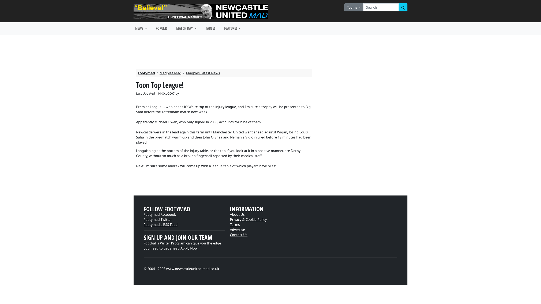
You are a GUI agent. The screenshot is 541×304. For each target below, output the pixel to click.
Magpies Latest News (203, 73)
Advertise (237, 229)
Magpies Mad (170, 73)
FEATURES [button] (231, 28)
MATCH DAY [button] (185, 28)
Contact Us (238, 234)
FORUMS (162, 28)
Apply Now (189, 248)
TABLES (210, 28)
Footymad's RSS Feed (161, 224)
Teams (352, 7)
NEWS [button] (139, 28)
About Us (237, 214)
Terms (235, 224)
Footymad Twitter (158, 219)
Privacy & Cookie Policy (248, 219)
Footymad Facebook (160, 214)
